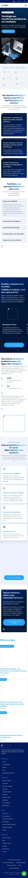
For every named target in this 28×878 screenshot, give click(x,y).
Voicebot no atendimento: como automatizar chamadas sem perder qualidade (12, 704)
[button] (25, 5)
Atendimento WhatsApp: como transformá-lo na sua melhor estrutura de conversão (13, 671)
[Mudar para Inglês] (14, 1)
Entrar (25, 1)
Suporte (19, 1)
